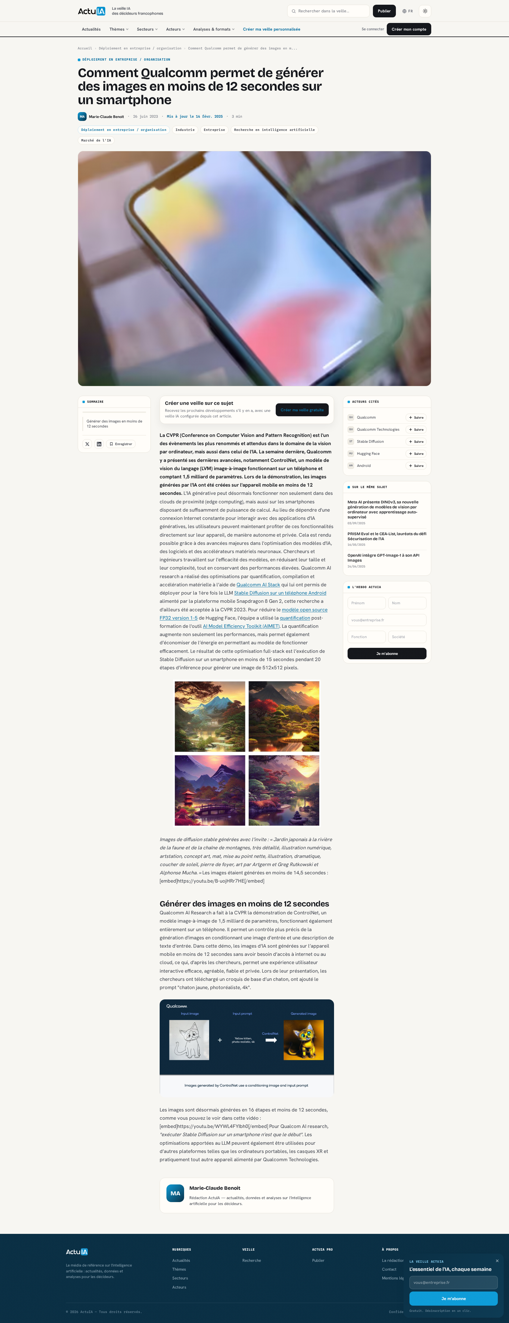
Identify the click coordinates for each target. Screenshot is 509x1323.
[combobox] (332, 11)
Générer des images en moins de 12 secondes (114, 424)
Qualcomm (362, 417)
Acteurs (173, 29)
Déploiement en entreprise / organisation (140, 48)
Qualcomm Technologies (374, 429)
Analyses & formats (212, 29)
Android (360, 465)
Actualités (91, 29)
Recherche (251, 1260)
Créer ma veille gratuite (302, 409)
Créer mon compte (409, 29)
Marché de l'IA (96, 140)
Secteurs (145, 29)
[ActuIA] (91, 11)
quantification (295, 618)
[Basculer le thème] (425, 11)
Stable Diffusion (366, 441)
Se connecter (373, 28)
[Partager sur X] (87, 444)
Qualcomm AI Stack (258, 584)
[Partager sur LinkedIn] (99, 444)
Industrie (185, 130)
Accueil (85, 48)
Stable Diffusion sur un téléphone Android (280, 593)
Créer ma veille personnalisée (271, 29)
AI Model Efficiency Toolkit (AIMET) (241, 626)
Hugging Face (364, 453)
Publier (384, 11)
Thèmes (117, 29)
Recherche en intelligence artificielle (274, 130)
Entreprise (214, 130)
